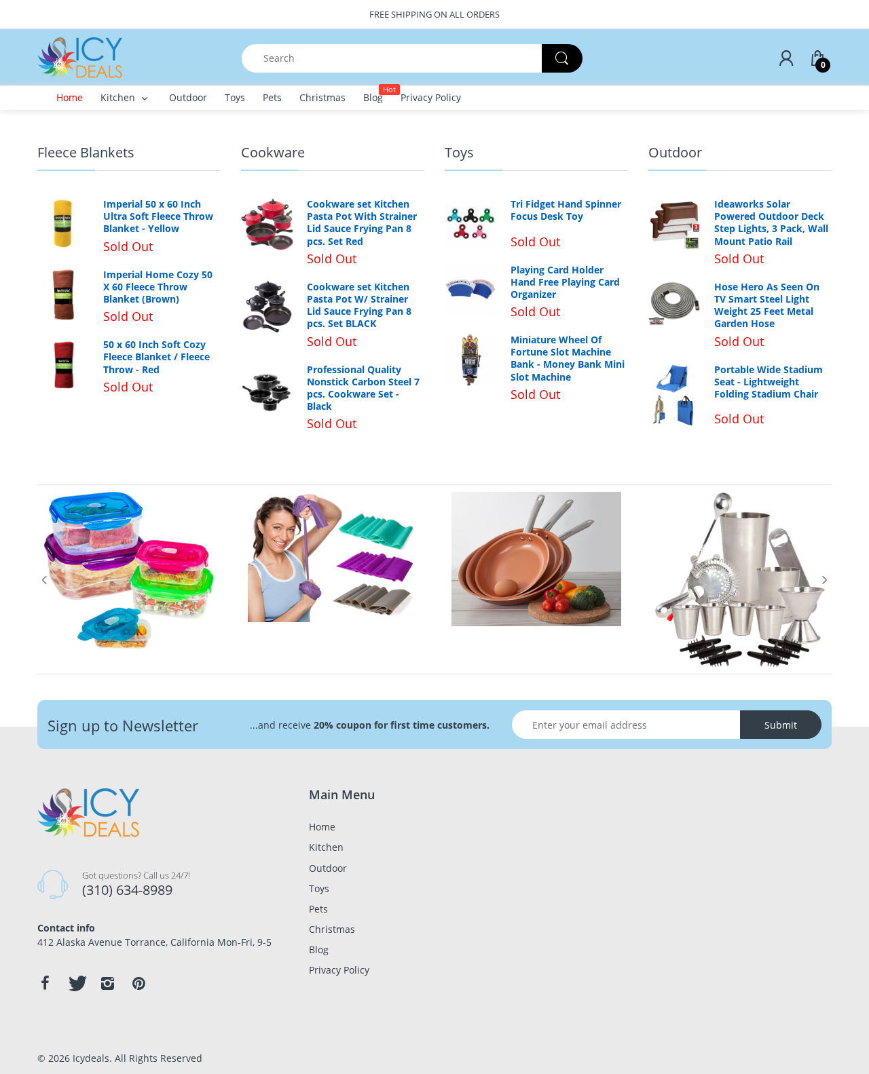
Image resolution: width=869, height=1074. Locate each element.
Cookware (273, 152)
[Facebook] (44, 983)
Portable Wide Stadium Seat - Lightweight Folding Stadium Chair (768, 382)
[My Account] (786, 58)
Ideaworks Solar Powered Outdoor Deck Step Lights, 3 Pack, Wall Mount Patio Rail (771, 223)
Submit (780, 724)
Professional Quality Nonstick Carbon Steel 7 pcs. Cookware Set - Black (363, 388)
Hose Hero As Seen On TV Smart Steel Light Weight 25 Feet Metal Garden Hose (766, 305)
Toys (459, 152)
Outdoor (675, 152)
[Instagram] (107, 983)
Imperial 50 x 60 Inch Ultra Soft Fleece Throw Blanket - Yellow (158, 216)
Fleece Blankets (85, 152)
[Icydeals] (79, 56)
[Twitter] (76, 983)
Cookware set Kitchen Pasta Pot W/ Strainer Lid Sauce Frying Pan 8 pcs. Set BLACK (359, 305)
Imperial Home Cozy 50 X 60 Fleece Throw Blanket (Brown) (157, 287)
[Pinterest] (138, 983)
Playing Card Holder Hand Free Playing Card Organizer (565, 282)
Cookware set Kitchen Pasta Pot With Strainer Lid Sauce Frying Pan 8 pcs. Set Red (362, 223)
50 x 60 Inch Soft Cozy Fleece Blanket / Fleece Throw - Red (156, 357)
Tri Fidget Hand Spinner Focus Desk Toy (566, 210)
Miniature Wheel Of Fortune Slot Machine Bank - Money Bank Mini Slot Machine (568, 358)
